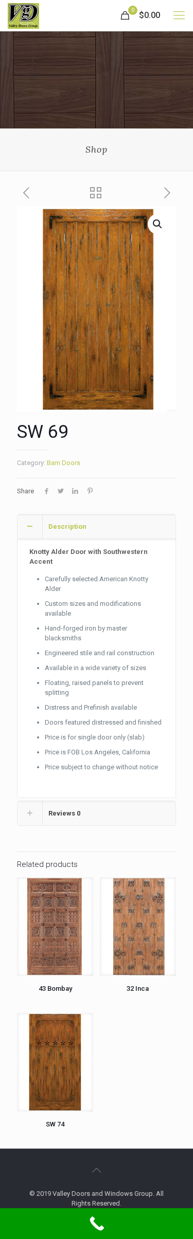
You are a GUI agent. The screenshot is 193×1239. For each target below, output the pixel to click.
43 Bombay (55, 988)
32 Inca (138, 988)
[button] (158, 224)
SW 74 (55, 1124)
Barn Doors (63, 463)
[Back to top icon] (97, 1170)
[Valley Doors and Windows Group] (23, 15)
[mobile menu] (179, 15)
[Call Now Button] (96, 1223)
